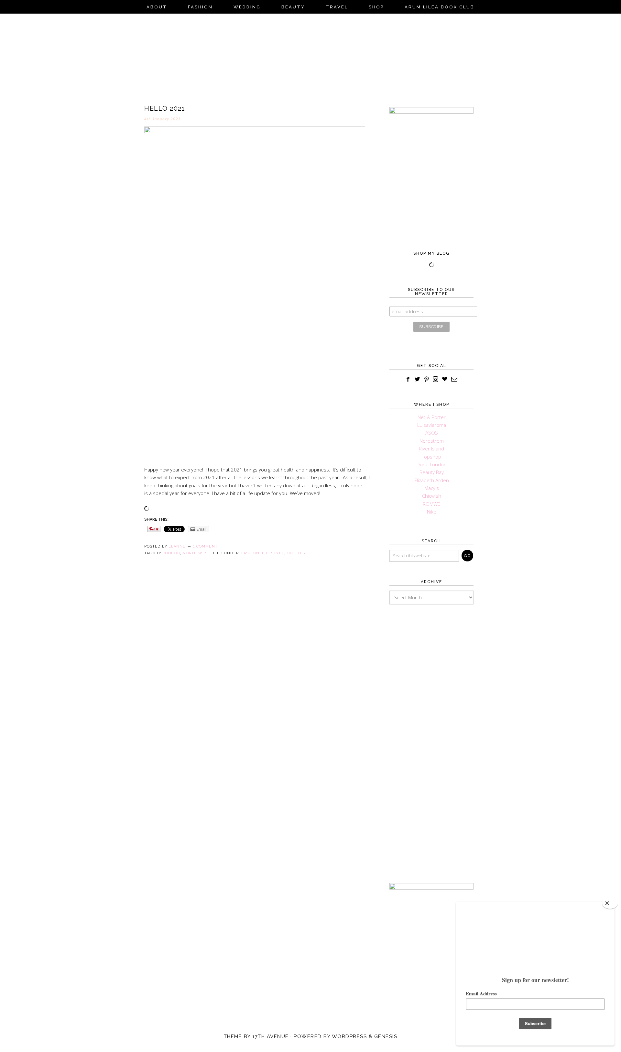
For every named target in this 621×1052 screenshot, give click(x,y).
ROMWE (431, 504)
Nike (431, 511)
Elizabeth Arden (431, 480)
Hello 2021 (164, 108)
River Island (431, 448)
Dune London (432, 464)
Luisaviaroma (431, 425)
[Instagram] (436, 379)
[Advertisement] (431, 734)
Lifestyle (273, 553)
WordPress (349, 1036)
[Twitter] (417, 379)
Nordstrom (431, 440)
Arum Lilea (310, 57)
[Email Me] (454, 379)
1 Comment (205, 546)
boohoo (171, 553)
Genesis (386, 1036)
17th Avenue (270, 1036)
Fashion (250, 553)
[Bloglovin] (445, 379)
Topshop (431, 456)
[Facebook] (408, 379)
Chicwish (431, 496)
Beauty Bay (431, 472)
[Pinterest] (426, 379)
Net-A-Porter (432, 417)
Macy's (431, 488)
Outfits (296, 553)
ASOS (431, 432)
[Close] (610, 903)
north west (197, 553)
